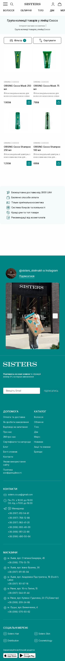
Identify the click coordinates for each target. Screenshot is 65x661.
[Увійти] (53, 4)
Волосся (38, 417)
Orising (7, 82)
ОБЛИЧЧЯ (26, 10)
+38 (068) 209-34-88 (19, 602)
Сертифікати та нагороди (17, 441)
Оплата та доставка (14, 417)
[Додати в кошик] (29, 102)
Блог (5, 446)
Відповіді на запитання (15, 427)
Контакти (8, 456)
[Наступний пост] (55, 315)
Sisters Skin (44, 633)
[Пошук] (11, 4)
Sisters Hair (13, 633)
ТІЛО (40, 10)
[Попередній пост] (9, 315)
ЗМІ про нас (9, 436)
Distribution (13, 640)
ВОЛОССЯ (8, 10)
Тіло (36, 427)
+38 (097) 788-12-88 (19, 517)
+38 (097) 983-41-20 (19, 522)
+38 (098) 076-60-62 (19, 611)
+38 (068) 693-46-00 (19, 527)
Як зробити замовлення (16, 422)
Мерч (37, 436)
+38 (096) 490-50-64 (19, 536)
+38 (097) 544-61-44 (19, 593)
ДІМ (52, 10)
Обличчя (38, 422)
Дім (36, 432)
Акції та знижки (42, 446)
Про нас (7, 432)
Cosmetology (45, 640)
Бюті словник (10, 451)
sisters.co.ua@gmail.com (20, 494)
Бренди (38, 451)
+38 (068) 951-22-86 (19, 531)
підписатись (51, 390)
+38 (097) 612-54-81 (18, 513)
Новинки (38, 441)
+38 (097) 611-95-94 (18, 571)
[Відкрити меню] (5, 4)
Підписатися (26, 276)
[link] (59, 4)
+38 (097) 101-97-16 (18, 583)
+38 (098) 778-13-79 (19, 562)
